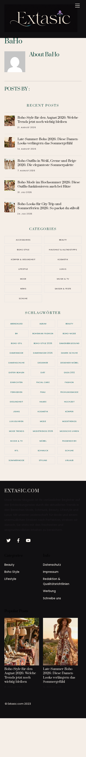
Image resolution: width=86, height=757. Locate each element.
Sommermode (16, 460)
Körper (69, 411)
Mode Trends (16, 431)
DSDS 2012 (69, 372)
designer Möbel (69, 362)
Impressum (50, 572)
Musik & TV (63, 278)
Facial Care (42, 382)
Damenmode (16, 352)
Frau (43, 392)
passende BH (69, 441)
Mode (23, 278)
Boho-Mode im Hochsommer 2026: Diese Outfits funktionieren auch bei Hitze (49, 184)
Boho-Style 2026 (43, 343)
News (23, 288)
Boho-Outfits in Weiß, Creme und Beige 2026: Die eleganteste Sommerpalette (47, 163)
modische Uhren (69, 431)
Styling (43, 460)
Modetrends (69, 421)
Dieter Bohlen (16, 372)
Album (43, 323)
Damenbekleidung (69, 343)
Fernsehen (16, 392)
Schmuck (43, 450)
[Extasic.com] (40, 30)
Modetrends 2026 (43, 431)
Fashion (69, 382)
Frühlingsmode (69, 392)
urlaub (69, 460)
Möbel (42, 441)
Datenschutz (52, 565)
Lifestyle (23, 269)
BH (16, 333)
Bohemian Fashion (42, 333)
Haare (42, 401)
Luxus (62, 269)
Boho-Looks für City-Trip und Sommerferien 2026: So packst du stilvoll (48, 206)
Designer (43, 362)
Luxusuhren (16, 421)
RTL (16, 450)
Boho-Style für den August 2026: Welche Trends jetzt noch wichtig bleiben (48, 120)
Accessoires (23, 239)
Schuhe (23, 298)
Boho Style (23, 249)
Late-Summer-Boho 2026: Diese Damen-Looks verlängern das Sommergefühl (48, 141)
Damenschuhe (16, 362)
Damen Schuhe (69, 352)
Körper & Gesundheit (23, 259)
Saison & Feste (63, 288)
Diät (42, 372)
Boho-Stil (16, 343)
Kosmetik (63, 259)
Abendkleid (16, 323)
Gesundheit (16, 401)
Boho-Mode (69, 333)
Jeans (16, 411)
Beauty (63, 239)
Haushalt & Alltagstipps (63, 249)
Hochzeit (69, 401)
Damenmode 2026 (43, 352)
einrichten (16, 382)
